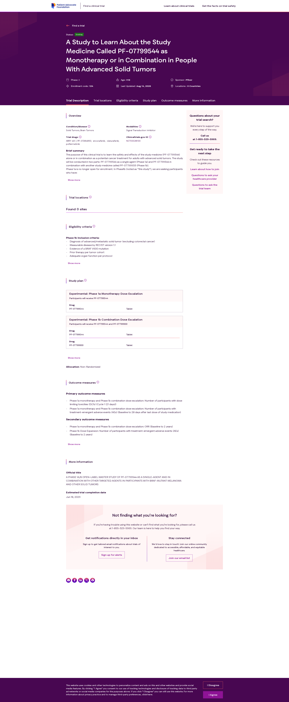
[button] (112, 554)
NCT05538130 (133, 140)
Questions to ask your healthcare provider (204, 177)
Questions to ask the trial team (204, 186)
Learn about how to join (204, 169)
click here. (147, 694)
